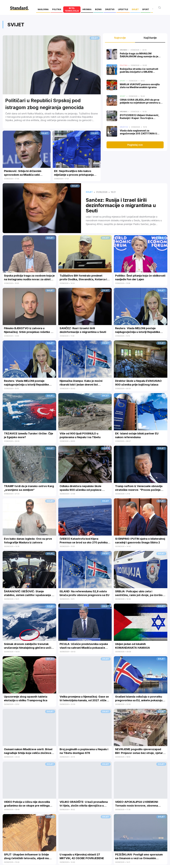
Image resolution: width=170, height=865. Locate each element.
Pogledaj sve (135, 144)
